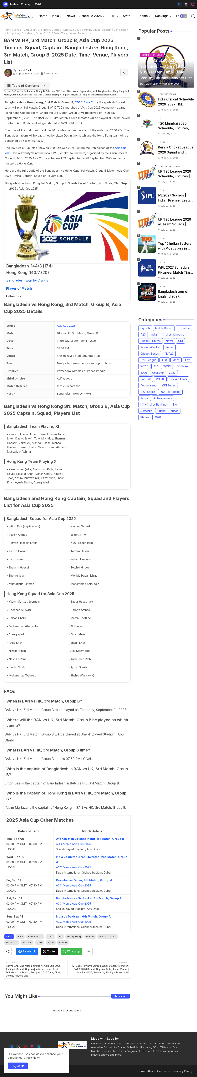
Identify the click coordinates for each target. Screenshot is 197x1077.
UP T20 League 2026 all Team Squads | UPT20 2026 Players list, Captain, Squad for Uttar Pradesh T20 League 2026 (175, 222)
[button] (183, 16)
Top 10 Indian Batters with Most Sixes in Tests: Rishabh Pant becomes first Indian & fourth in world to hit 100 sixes (176, 246)
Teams (143, 16)
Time (51, 942)
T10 (156, 366)
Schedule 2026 (90, 16)
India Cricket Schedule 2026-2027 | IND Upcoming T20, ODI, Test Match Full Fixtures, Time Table (176, 102)
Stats (126, 16)
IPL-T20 (169, 353)
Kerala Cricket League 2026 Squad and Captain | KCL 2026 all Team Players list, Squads (176, 150)
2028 (157, 417)
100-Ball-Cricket (170, 391)
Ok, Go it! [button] (18, 1066)
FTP (112, 16)
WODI (167, 366)
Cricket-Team (178, 379)
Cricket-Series (149, 353)
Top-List (145, 379)
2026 (143, 372)
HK (60, 936)
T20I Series (147, 391)
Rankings (161, 16)
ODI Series (169, 385)
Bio (175, 404)
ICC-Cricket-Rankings (154, 404)
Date (50, 936)
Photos (144, 417)
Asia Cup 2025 (66, 325)
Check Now (31, 1057)
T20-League (148, 360)
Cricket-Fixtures (150, 340)
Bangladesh (35, 936)
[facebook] (179, 4)
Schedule (11, 942)
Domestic (146, 410)
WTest (144, 398)
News (71, 16)
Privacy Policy (183, 1071)
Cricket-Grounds (167, 410)
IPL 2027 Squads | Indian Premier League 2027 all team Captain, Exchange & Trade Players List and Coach (176, 198)
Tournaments (148, 385)
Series (169, 347)
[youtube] (25, 1046)
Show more (120, 996)
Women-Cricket (150, 347)
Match (90, 936)
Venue (17, 29)
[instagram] (192, 4)
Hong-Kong (74, 936)
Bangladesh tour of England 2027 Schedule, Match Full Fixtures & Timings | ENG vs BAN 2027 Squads (174, 294)
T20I (39, 942)
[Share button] (89, 951)
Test (187, 360)
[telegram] (38, 1046)
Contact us (164, 1071)
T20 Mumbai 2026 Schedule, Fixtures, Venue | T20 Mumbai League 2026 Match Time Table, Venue (174, 126)
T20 (143, 334)
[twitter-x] (186, 4)
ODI (180, 340)
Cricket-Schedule (173, 334)
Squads (27, 942)
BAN (20, 936)
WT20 (144, 366)
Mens (176, 360)
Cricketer (158, 372)
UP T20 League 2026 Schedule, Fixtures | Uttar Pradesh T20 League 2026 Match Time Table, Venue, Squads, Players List (174, 174)
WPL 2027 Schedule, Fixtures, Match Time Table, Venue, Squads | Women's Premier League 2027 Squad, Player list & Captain (175, 270)
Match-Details (107, 936)
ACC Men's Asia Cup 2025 (73, 844)
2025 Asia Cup (85, 102)
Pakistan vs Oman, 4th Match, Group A (84, 880)
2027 (172, 372)
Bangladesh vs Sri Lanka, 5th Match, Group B (89, 898)
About (151, 1071)
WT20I (160, 379)
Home (43, 16)
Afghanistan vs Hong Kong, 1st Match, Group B (90, 839)
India (55, 16)
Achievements (163, 398)
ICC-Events (183, 366)
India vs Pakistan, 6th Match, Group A (83, 916)
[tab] (43, 16)
